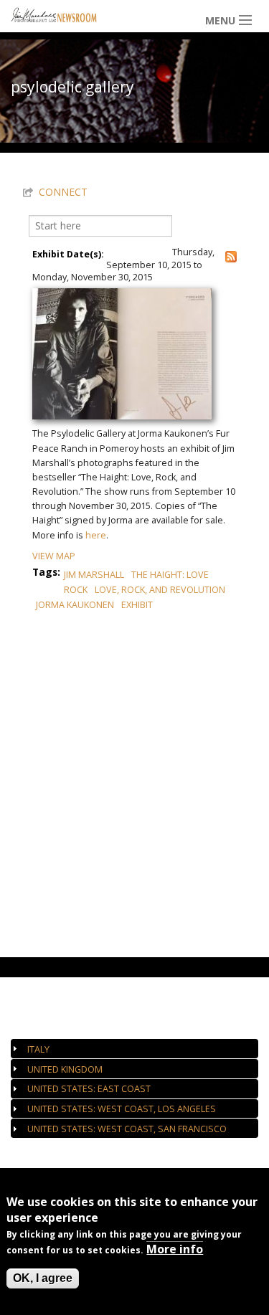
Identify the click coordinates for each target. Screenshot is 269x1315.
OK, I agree (42, 1278)
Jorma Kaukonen (75, 605)
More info (174, 1249)
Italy (38, 1049)
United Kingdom (65, 1069)
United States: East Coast (89, 1089)
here (95, 535)
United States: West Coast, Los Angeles (121, 1109)
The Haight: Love (170, 575)
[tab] (134, 1048)
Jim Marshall (94, 575)
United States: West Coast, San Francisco (127, 1129)
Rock (76, 590)
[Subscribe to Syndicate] (231, 255)
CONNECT (63, 192)
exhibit (137, 605)
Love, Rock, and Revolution (160, 590)
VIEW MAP (53, 556)
